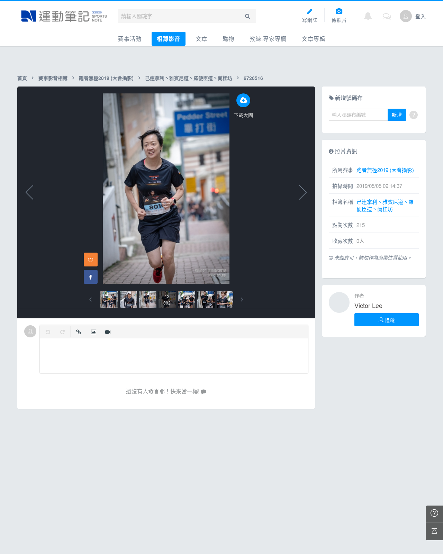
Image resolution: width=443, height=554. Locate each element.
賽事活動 (130, 39)
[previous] (90, 299)
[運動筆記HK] (64, 16)
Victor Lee (368, 305)
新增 (397, 114)
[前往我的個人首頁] (406, 16)
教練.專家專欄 (268, 39)
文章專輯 (313, 39)
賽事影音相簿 (52, 77)
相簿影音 (168, 39)
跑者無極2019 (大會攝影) (106, 77)
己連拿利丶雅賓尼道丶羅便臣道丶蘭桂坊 (188, 77)
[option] (109, 299)
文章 (201, 39)
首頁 (22, 77)
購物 (228, 39)
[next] (242, 299)
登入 (420, 16)
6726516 (253, 77)
